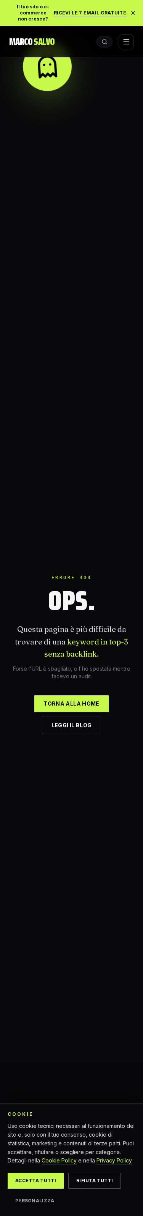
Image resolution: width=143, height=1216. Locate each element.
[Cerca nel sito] (104, 41)
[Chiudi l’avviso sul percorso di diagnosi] (133, 13)
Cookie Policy (59, 1160)
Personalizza (35, 1200)
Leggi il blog (71, 725)
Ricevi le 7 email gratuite (90, 13)
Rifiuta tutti (94, 1180)
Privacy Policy (114, 1160)
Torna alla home (71, 703)
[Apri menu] (126, 41)
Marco (32, 42)
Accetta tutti (35, 1180)
